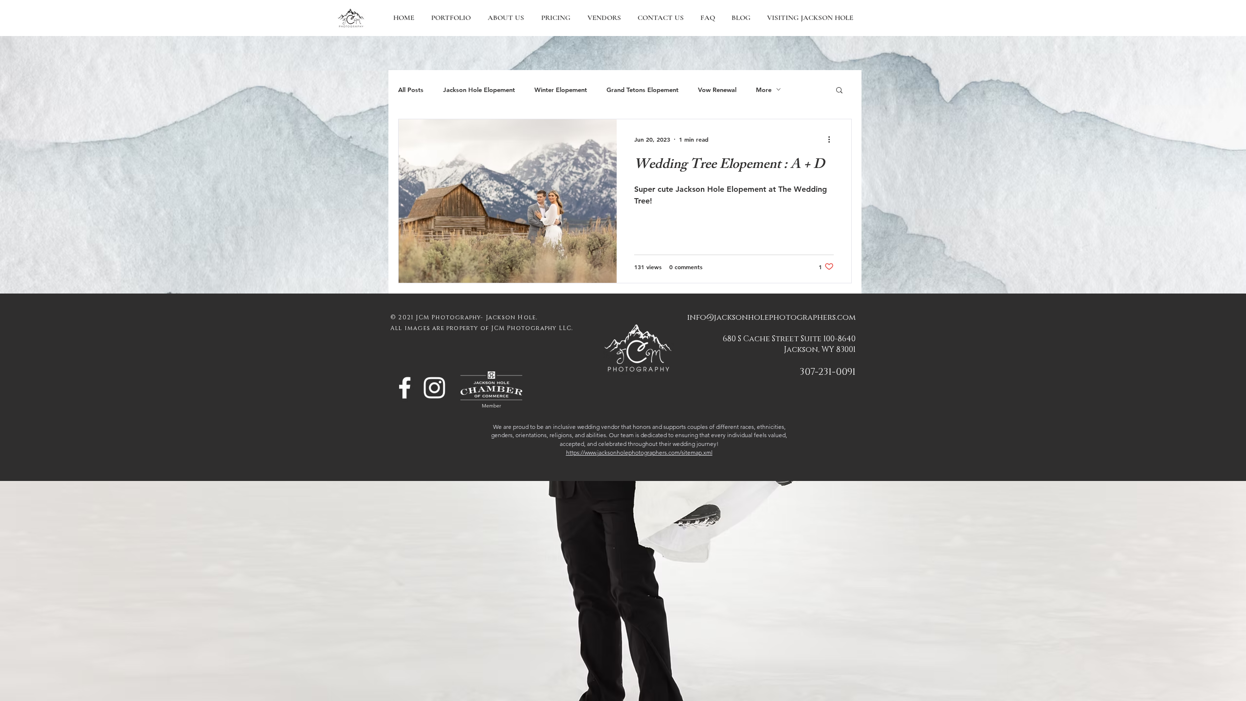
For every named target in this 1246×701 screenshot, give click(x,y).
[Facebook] (404, 387)
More (763, 89)
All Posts (410, 89)
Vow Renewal (717, 89)
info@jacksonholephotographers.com (771, 317)
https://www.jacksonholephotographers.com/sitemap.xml (639, 452)
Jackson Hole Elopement (479, 89)
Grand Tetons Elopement (642, 89)
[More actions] (832, 139)
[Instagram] (434, 387)
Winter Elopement (560, 89)
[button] (839, 91)
